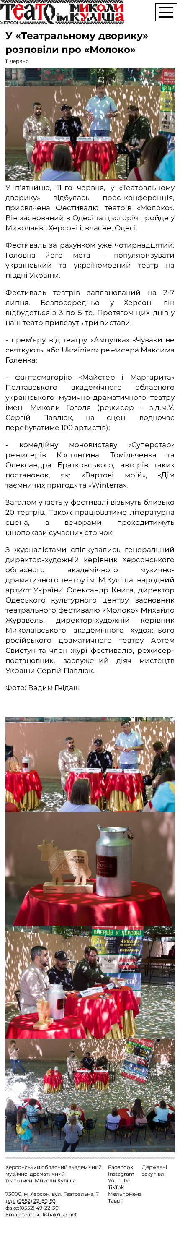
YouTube (119, 1181)
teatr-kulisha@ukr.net (49, 1215)
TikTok (116, 1187)
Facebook (120, 1167)
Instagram (121, 1174)
